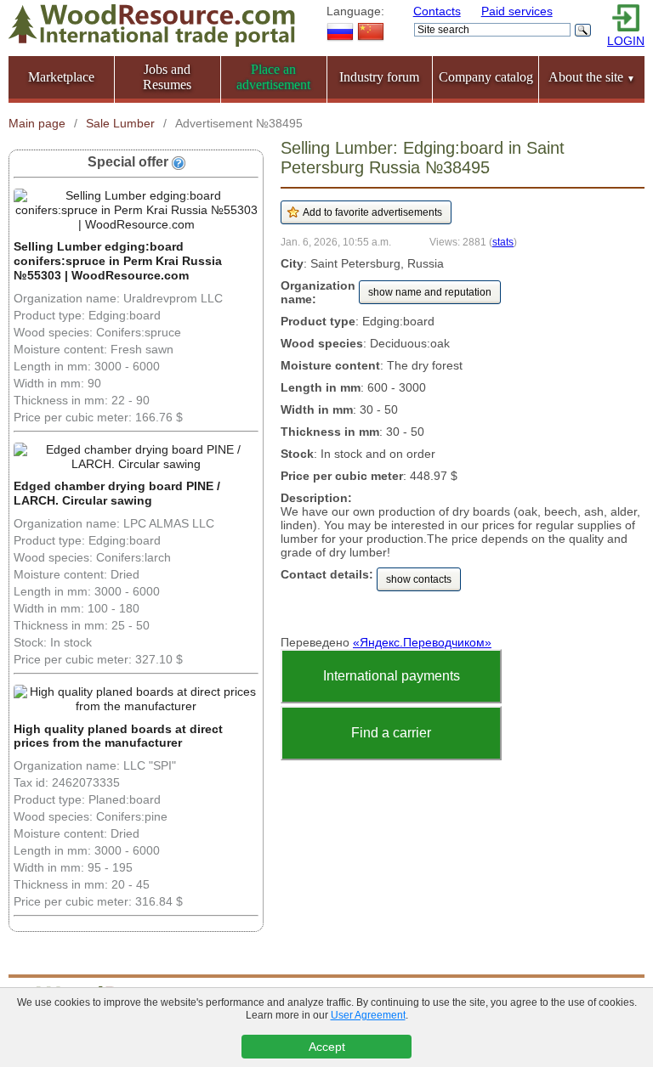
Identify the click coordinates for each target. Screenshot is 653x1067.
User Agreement (368, 1015)
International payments (391, 676)
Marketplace (61, 77)
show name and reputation (429, 292)
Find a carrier (391, 732)
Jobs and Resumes (167, 77)
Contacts (437, 11)
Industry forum (379, 77)
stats (503, 241)
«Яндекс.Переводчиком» (422, 642)
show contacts (418, 579)
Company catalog (486, 77)
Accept (327, 1046)
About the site (591, 77)
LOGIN (625, 41)
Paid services (517, 11)
